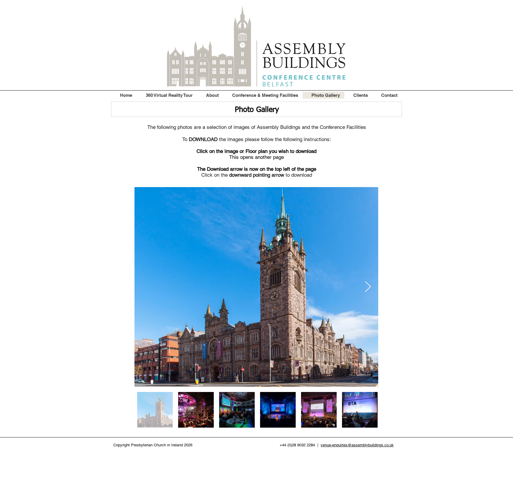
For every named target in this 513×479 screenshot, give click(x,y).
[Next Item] (368, 287)
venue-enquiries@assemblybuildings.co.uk (357, 445)
